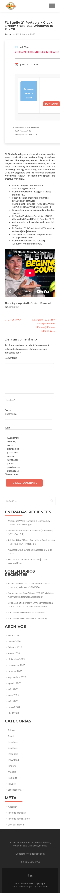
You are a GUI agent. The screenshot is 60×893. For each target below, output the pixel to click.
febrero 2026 (15, 647)
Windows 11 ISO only (35, 618)
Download (51, 104)
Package (12, 777)
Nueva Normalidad (34, 612)
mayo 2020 (14, 706)
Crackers (34, 303)
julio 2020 (13, 700)
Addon (11, 729)
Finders (12, 765)
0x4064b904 (13, 319)
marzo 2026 (14, 641)
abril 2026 (13, 635)
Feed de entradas (17, 812)
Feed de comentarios (19, 818)
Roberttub (13, 593)
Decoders (13, 753)
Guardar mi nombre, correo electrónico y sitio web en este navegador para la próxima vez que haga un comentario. (13, 456)
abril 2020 (13, 712)
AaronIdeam (14, 612)
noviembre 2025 (16, 665)
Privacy (12, 783)
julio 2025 (13, 689)
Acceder (12, 806)
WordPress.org (16, 824)
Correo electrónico (11, 414)
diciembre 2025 (16, 659)
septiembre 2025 (17, 677)
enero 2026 (14, 653)
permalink (13, 306)
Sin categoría (15, 789)
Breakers (13, 741)
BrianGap (13, 583)
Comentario (11, 359)
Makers (12, 771)
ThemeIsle (42, 886)
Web (7, 427)
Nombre (10, 400)
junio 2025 (13, 695)
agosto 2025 (14, 683)
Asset (11, 735)
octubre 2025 (15, 671)
